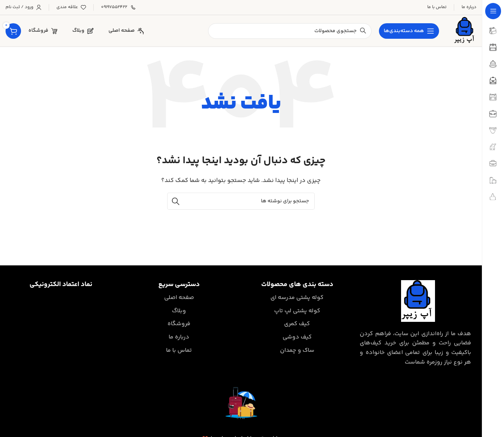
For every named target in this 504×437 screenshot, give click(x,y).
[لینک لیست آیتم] (297, 298)
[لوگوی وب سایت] (465, 31)
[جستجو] (175, 201)
